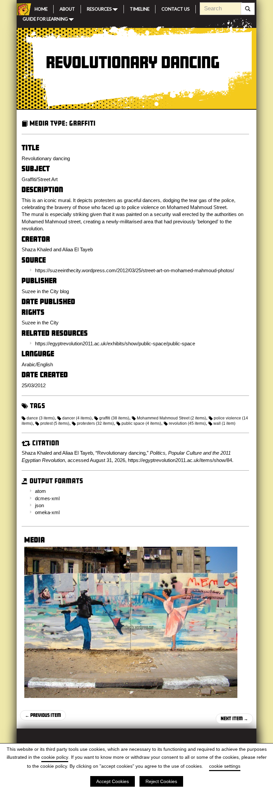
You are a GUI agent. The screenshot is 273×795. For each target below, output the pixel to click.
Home (41, 8)
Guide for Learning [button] (45, 18)
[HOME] (23, 9)
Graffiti (82, 123)
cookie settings (224, 766)
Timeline (139, 8)
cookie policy (54, 757)
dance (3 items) (41, 418)
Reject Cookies (161, 781)
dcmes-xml (47, 498)
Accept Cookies (112, 781)
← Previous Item (43, 715)
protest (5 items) (54, 423)
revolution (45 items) (187, 423)
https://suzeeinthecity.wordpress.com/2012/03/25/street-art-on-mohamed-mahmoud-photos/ (134, 270)
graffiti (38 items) (114, 418)
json (39, 505)
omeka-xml (47, 512)
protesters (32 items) (95, 423)
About (67, 8)
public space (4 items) (141, 423)
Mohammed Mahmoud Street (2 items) (171, 418)
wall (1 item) (224, 423)
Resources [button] (99, 8)
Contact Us (175, 8)
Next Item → (234, 718)
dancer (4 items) (77, 418)
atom (40, 491)
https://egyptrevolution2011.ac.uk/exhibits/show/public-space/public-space (115, 343)
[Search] (248, 9)
